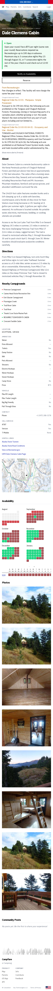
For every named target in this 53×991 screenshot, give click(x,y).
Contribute (27, 7)
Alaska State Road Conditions (13, 446)
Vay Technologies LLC (20, 988)
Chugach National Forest (29, 28)
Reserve (26, 80)
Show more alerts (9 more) (12, 152)
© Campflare (6, 988)
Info (19, 7)
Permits (14, 7)
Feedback (19, 978)
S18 (4, 575)
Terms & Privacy (35, 988)
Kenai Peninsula (9, 28)
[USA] (48, 987)
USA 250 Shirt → (26, 2)
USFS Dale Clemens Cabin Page (14, 454)
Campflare (7, 959)
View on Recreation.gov (11, 450)
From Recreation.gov (10, 87)
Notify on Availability (26, 74)
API (3, 982)
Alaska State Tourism (10, 442)
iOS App (5, 978)
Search (35, 7)
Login (49, 7)
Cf (3, 7)
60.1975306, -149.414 (10, 332)
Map (7, 7)
